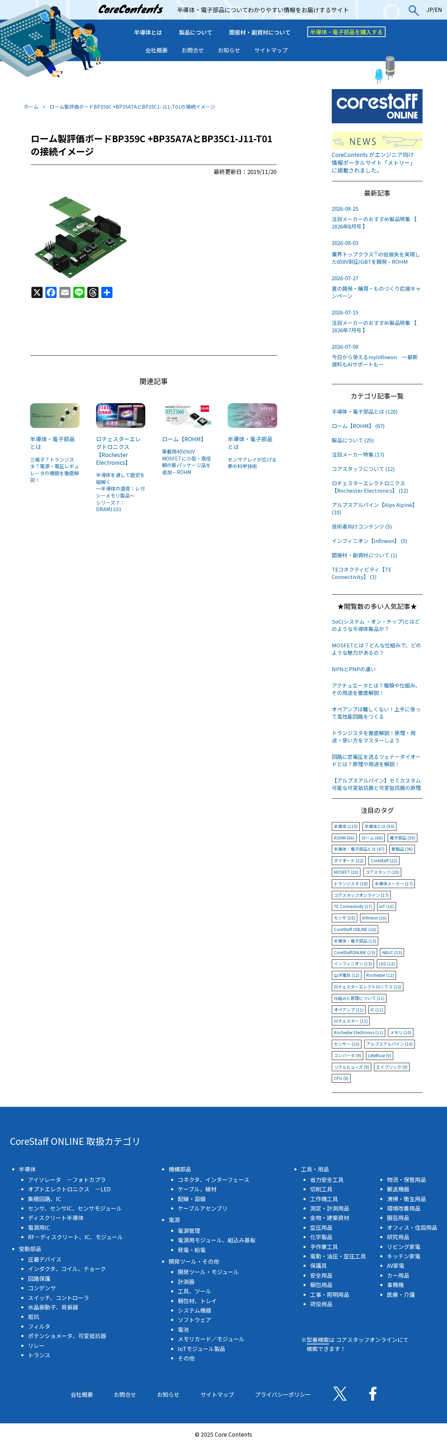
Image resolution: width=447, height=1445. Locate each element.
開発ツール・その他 (194, 1261)
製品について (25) (353, 440)
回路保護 (39, 1278)
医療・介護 (401, 1294)
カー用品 (398, 1275)
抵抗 (33, 1316)
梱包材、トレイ (197, 1301)
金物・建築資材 (329, 1217)
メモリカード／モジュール (211, 1339)
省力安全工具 (327, 1179)
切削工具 (321, 1189)
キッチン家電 (403, 1256)
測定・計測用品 (329, 1208)
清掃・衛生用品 (406, 1199)
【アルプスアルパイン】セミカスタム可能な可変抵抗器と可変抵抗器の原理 (376, 784)
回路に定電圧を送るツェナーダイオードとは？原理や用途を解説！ (376, 760)
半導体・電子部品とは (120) (364, 411)
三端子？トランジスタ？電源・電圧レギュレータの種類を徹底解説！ (54, 470)
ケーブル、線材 (197, 1189)
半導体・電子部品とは (52, 443)
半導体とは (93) (379, 826)
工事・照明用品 (329, 1294)
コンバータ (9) (347, 1055)
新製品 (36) (402, 849)
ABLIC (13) (392, 952)
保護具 (318, 1265)
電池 (183, 1329)
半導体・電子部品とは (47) (359, 849)
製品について (195, 32)
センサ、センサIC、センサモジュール (75, 1208)
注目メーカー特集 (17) (358, 454)
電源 (174, 1219)
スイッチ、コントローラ (58, 1297)
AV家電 (395, 1265)
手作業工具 (324, 1246)
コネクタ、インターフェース (213, 1179)
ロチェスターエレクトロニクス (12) (367, 986)
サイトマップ (271, 50)
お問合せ (193, 50)
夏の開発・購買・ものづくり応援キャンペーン (376, 286)
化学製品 (321, 1237)
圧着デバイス (44, 1259)
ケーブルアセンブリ (203, 1208)
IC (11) (377, 1009)
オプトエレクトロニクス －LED (69, 1189)
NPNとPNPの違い (354, 669)
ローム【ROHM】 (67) (358, 425)
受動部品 (30, 1248)
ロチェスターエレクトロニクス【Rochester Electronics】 (118, 450)
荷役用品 (321, 1304)
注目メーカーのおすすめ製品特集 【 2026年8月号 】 (374, 217)
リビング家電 (403, 1246)
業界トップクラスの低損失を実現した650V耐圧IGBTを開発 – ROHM (376, 252)
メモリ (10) (400, 1032)
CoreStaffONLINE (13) (354, 952)
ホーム (31, 106)
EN (438, 9)
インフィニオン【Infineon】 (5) (369, 540)
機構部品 (180, 1169)
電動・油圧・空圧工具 (338, 1256)
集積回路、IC (44, 1199)
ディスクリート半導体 (55, 1217)
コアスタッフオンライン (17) (361, 895)
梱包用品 (321, 1284)
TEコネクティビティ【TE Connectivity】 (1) (361, 573)
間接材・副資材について (260, 32)
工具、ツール (194, 1291)
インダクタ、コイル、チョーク (67, 1268)
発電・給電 (192, 1250)
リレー (36, 1345)
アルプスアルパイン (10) (389, 1044)
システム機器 (194, 1310)
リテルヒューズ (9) (351, 1067)
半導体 (27, 1169)
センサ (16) (344, 918)
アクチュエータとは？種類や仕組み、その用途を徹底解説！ (376, 689)
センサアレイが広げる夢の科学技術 (252, 463)
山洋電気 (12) (346, 975)
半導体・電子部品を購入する (346, 32)
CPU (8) (341, 1078)
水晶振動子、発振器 (53, 1307)
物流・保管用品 (406, 1179)
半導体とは (148, 32)
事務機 (395, 1284)
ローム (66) (372, 838)
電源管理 (189, 1230)
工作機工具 (324, 1199)
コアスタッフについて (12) (363, 468)
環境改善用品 (403, 1208)
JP (429, 9)
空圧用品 (321, 1227)
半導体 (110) (346, 826)
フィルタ (39, 1326)
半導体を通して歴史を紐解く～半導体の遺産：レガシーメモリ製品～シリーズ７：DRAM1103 (120, 492)
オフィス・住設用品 (412, 1227)
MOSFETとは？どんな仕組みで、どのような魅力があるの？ (376, 648)
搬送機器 (398, 1189)
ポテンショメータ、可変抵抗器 (67, 1335)
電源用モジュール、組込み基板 (217, 1240)
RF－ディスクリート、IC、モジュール (75, 1237)
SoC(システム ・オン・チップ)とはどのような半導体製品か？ (376, 625)
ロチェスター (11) (351, 1021)
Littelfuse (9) (379, 1055)
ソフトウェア (194, 1319)
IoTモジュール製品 (201, 1348)
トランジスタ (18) (351, 883)
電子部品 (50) (402, 838)
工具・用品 (315, 1169)
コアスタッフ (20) (382, 872)
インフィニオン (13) (353, 963)
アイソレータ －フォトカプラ (67, 1179)
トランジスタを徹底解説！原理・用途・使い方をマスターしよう (374, 736)
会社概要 (156, 50)
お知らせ (229, 50)
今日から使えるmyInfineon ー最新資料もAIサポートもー (375, 355)
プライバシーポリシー (283, 1394)
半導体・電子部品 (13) (355, 941)
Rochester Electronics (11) (358, 1032)
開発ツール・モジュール (208, 1272)
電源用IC (39, 1227)
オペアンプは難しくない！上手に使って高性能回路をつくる (376, 712)
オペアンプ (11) (349, 1009)
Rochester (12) (380, 975)
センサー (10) (346, 1044)
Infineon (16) (374, 918)
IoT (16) (386, 906)
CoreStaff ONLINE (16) (355, 929)
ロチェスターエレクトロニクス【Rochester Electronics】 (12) (370, 486)
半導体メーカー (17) (394, 883)
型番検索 (318, 1339)
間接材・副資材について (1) (364, 555)
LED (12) (387, 963)
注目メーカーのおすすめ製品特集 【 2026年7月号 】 (374, 321)
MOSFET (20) (346, 872)
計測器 (186, 1281)
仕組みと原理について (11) (359, 998)
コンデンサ (42, 1288)
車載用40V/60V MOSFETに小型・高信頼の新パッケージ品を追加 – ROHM (186, 461)
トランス (39, 1355)
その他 (186, 1358)
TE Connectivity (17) (353, 906)
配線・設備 (192, 1199)
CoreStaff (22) (384, 860)
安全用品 (321, 1275)
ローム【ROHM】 (184, 439)
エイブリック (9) (392, 1067)
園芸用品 (398, 1217)
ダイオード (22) (349, 860)
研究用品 (398, 1237)
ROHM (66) (344, 838)
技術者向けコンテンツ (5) (362, 526)
